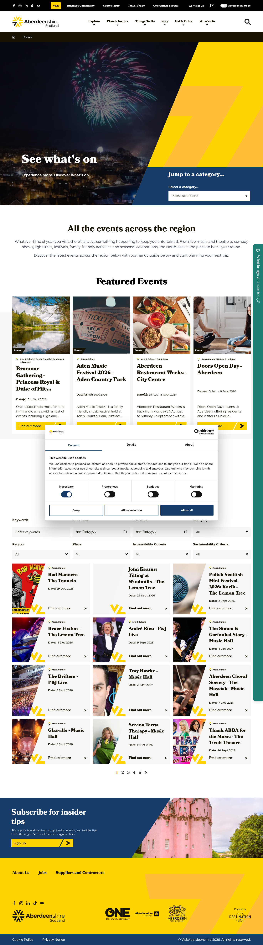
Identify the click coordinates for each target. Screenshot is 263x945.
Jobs (43, 873)
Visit (56, 6)
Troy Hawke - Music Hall (143, 674)
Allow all (187, 510)
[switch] (109, 494)
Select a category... (183, 187)
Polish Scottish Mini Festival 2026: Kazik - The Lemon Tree (227, 584)
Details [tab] (131, 444)
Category (200, 520)
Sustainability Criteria (210, 544)
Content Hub (111, 6)
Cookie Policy (22, 939)
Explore (94, 21)
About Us (20, 873)
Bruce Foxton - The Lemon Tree (66, 632)
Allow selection (131, 510)
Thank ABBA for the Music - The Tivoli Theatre (227, 737)
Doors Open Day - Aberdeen (219, 370)
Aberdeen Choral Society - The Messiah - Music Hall (228, 686)
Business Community (81, 6)
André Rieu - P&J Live (147, 632)
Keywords (20, 520)
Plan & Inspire (117, 21)
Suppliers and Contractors (80, 873)
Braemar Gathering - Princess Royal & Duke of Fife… (38, 379)
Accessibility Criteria (149, 544)
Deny (76, 510)
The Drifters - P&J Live (63, 680)
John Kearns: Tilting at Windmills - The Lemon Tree (146, 579)
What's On (207, 21)
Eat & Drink (184, 21)
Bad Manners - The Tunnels (64, 578)
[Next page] (145, 772)
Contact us (196, 6)
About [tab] (189, 444)
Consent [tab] (74, 445)
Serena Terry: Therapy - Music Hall (146, 732)
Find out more (59, 608)
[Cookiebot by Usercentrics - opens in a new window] (197, 432)
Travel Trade (136, 6)
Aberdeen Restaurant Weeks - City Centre (161, 373)
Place (77, 544)
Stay (165, 21)
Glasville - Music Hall (66, 734)
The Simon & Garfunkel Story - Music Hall (228, 635)
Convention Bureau (165, 6)
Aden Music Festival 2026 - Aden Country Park (101, 373)
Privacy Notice (53, 939)
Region (18, 544)
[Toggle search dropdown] (248, 22)
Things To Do (145, 21)
